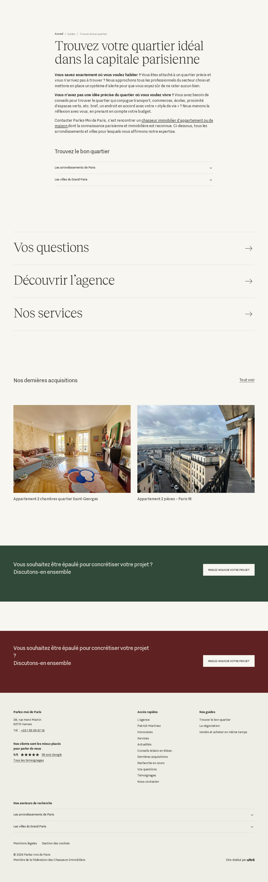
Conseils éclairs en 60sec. (155, 751)
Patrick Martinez (149, 726)
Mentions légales (25, 843)
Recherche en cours (150, 763)
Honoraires (145, 732)
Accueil (59, 33)
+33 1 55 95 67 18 (33, 730)
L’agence (143, 720)
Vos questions (147, 769)
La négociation (209, 726)
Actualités (144, 744)
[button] (134, 168)
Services (143, 738)
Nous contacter (148, 782)
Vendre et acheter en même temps (223, 732)
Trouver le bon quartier (215, 720)
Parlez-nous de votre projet (229, 569)
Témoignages (146, 775)
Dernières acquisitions (152, 757)
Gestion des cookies (56, 843)
